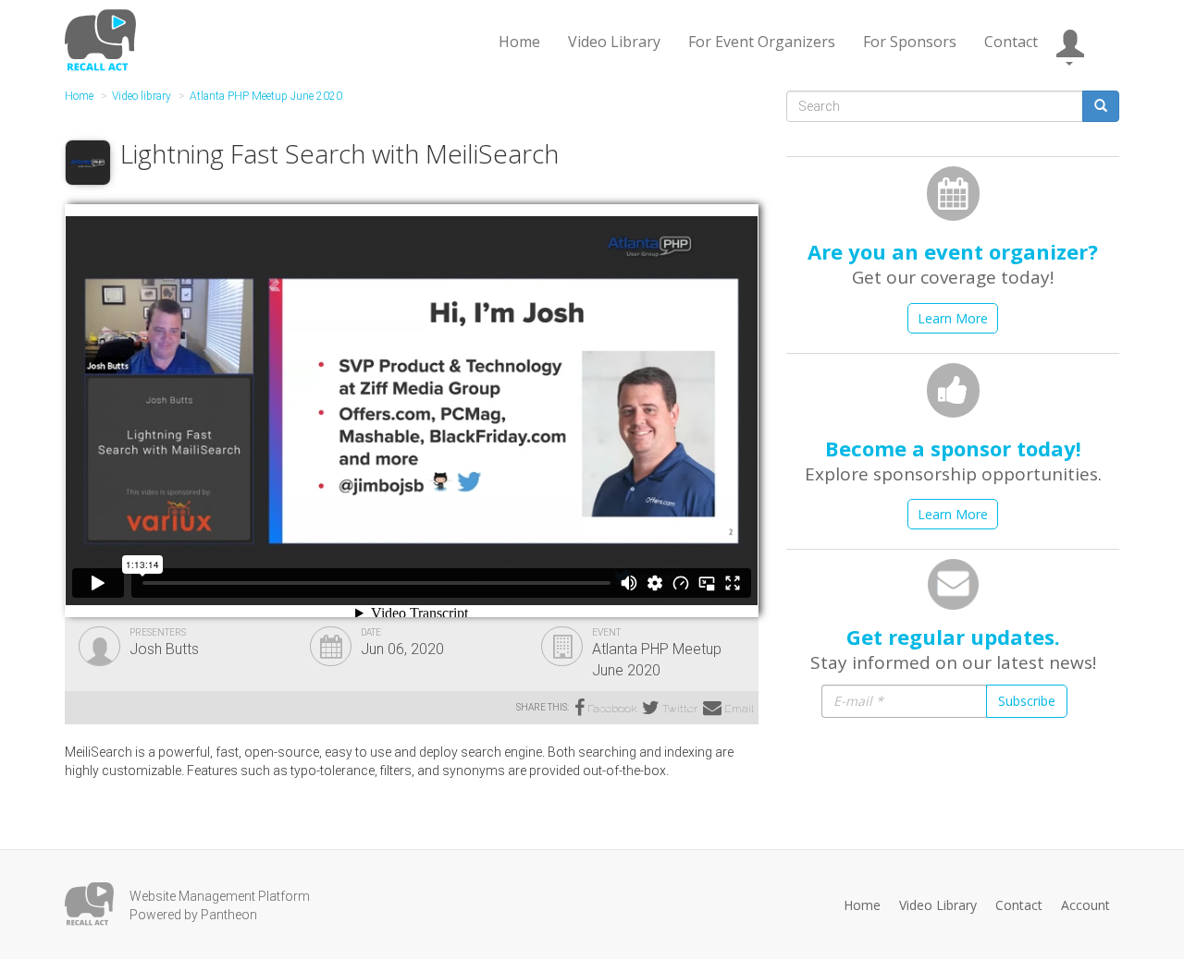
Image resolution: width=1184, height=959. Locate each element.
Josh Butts (164, 649)
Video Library (614, 41)
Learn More (953, 318)
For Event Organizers (761, 41)
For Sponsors (909, 41)
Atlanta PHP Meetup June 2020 (266, 96)
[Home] (103, 39)
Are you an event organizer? (953, 251)
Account (1085, 905)
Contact (1011, 41)
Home (519, 41)
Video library (141, 96)
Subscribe (1026, 701)
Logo (89, 904)
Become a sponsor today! (953, 448)
